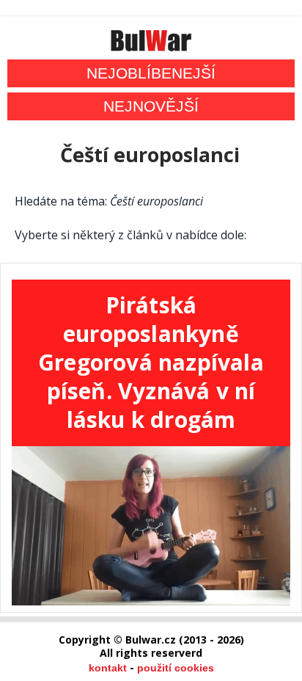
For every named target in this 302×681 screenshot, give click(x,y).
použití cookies (175, 668)
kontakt (108, 668)
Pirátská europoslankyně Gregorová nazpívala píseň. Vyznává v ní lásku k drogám (151, 362)
